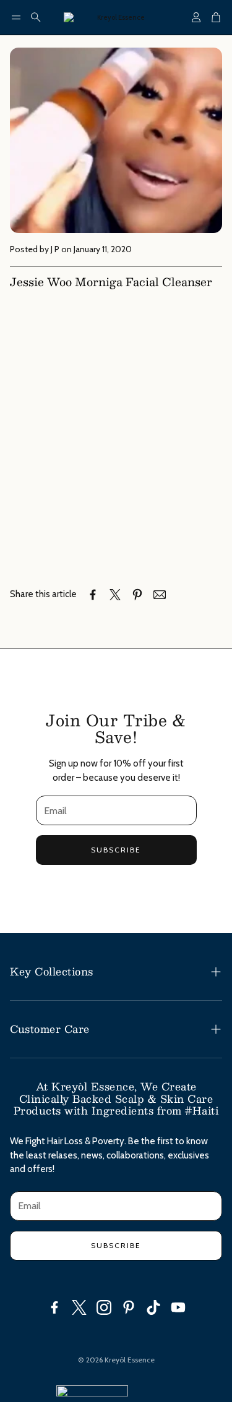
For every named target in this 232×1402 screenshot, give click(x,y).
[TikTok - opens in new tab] (153, 1307)
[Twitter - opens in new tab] (79, 1307)
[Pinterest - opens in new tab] (128, 1307)
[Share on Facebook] (93, 594)
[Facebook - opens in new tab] (54, 1307)
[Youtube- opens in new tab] (178, 1307)
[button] (16, 17)
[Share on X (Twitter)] (115, 594)
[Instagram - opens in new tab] (104, 1307)
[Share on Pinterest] (137, 594)
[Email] (159, 594)
